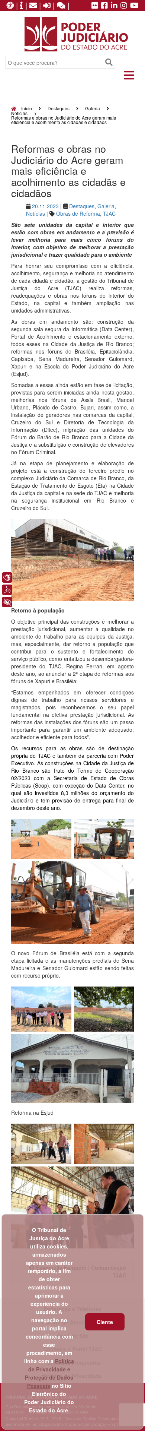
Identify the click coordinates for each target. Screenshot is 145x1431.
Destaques (59, 108)
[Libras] (7, 577)
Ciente (105, 1322)
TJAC (109, 213)
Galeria (92, 108)
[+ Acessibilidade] (7, 602)
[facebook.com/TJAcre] (104, 6)
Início (26, 108)
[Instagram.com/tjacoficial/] (124, 6)
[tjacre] (114, 6)
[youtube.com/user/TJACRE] (134, 6)
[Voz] (7, 590)
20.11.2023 (45, 206)
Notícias (19, 113)
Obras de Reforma (78, 213)
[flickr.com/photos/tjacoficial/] (95, 6)
